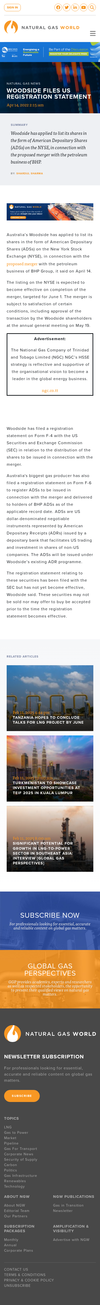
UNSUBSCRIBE (17, 1285)
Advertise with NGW (71, 1240)
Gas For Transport (20, 1149)
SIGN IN (12, 7)
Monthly (11, 1240)
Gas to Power (16, 1132)
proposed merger (22, 263)
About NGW (14, 1205)
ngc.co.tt (50, 390)
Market (10, 1138)
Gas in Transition (68, 1205)
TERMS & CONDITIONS (25, 1275)
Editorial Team (16, 1211)
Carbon (10, 1165)
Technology (14, 1186)
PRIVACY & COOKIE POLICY (29, 1280)
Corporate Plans (18, 1250)
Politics (10, 1170)
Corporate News (19, 1154)
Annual (10, 1245)
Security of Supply (20, 1159)
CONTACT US (16, 1269)
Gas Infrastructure (20, 1176)
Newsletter (63, 1211)
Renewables (15, 1181)
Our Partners (16, 1216)
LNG (8, 1127)
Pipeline (12, 1143)
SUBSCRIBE (22, 1096)
